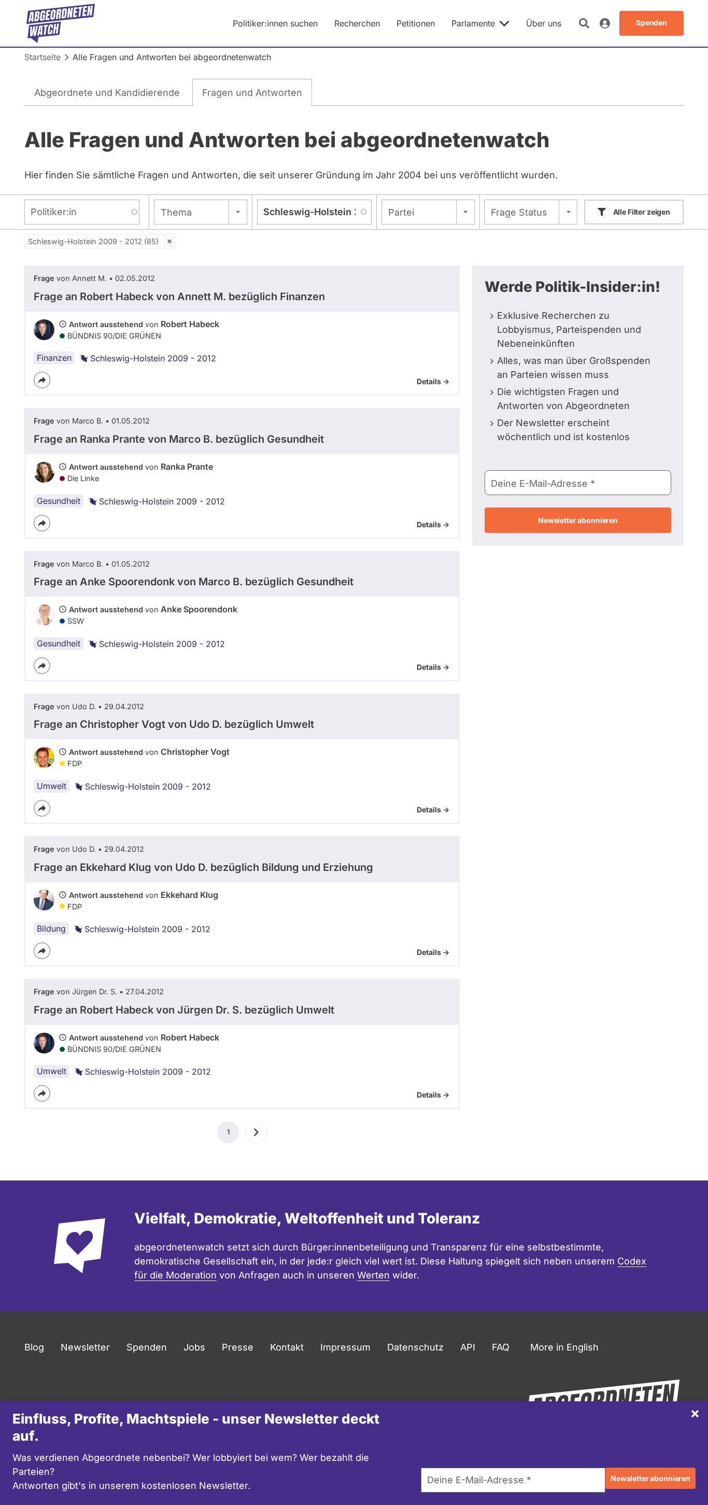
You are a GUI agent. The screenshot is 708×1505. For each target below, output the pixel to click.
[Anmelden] (605, 23)
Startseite (42, 57)
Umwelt (51, 786)
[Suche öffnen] (584, 23)
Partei (401, 212)
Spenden (146, 1347)
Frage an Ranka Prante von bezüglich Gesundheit (179, 439)
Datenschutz (415, 1347)
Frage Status (519, 212)
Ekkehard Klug (189, 895)
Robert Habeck (190, 324)
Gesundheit (58, 501)
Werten (373, 1275)
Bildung (51, 928)
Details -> (433, 381)
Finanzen (54, 358)
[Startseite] (60, 23)
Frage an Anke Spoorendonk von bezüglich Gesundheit (193, 581)
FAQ (500, 1347)
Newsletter (85, 1347)
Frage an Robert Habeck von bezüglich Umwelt (184, 1010)
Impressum (345, 1347)
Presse (237, 1347)
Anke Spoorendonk (199, 609)
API (467, 1347)
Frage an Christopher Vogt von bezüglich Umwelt (174, 724)
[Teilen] (42, 380)
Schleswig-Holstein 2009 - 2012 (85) (93, 241)
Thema (176, 212)
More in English (564, 1347)
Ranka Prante (187, 466)
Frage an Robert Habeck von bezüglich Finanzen (179, 296)
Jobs (194, 1347)
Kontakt (287, 1347)
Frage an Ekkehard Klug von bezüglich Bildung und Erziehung (203, 867)
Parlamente (473, 23)
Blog (34, 1347)
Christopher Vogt (195, 752)
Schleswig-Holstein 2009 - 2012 (153, 358)
